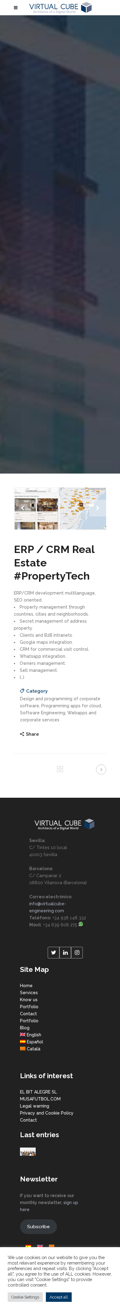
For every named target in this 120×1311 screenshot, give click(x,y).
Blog (25, 1027)
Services (29, 992)
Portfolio (29, 1006)
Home (26, 985)
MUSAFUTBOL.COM (40, 1099)
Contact (28, 1013)
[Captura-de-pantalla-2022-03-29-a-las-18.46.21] (60, 508)
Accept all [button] (59, 1297)
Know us (29, 999)
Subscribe (38, 1226)
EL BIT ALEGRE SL (38, 1091)
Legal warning (34, 1106)
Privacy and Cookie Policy (47, 1113)
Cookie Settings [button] (25, 1297)
